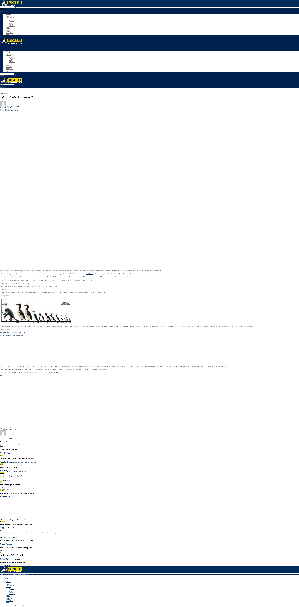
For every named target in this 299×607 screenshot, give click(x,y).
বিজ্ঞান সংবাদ (5, 9)
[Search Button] (15, 7)
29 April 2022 (3, 479)
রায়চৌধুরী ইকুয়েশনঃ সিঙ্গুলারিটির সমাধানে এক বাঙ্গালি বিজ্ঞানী (11, 335)
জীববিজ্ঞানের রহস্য (6, 428)
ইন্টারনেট (11, 20)
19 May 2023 (3, 528)
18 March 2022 (4, 487)
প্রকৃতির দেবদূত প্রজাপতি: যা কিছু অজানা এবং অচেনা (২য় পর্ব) (12, 332)
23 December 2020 (5, 107)
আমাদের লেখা (5, 13)
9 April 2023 (3, 543)
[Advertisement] (47, 349)
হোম (1, 37)
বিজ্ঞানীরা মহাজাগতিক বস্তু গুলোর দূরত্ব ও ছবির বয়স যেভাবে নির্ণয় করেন (17, 458)
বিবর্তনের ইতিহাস (13, 428)
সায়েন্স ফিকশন (9, 16)
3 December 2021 (5, 496)
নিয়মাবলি (5, 12)
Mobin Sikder (31, 574)
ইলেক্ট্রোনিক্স (11, 24)
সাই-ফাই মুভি (12, 26)
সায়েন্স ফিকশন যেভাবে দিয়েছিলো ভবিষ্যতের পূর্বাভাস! (12, 555)
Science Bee (7, 574)
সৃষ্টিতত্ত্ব (7, 27)
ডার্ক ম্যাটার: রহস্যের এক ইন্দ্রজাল (8, 467)
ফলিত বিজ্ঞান (8, 14)
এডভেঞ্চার (8, 28)
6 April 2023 (3, 550)
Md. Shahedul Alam (13, 106)
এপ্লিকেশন (11, 21)
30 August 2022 (4, 461)
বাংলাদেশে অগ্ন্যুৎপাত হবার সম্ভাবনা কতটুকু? (11, 476)
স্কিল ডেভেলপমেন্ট (10, 17)
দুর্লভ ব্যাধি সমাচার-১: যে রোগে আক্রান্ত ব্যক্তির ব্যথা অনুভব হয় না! (16, 540)
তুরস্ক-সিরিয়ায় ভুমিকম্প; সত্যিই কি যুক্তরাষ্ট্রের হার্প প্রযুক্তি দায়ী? (16, 547)
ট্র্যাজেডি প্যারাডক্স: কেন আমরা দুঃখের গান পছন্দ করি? (13, 562)
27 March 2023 (4, 558)
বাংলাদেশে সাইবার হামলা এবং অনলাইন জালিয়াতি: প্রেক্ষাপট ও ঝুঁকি (16, 524)
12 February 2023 (5, 565)
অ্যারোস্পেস (8, 34)
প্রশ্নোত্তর (5, 10)
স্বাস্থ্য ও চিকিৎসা (9, 33)
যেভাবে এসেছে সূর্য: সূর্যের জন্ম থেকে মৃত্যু (10, 485)
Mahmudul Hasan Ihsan (8, 527)
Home (1, 93)
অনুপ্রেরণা (8, 31)
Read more (3, 535)
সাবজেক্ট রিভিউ (9, 30)
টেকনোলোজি (8, 19)
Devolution (89, 274)
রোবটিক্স (10, 23)
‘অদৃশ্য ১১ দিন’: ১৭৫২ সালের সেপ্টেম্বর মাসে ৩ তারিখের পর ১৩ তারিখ (17, 493)
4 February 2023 (4, 452)
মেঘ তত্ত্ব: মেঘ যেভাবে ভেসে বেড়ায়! (8, 449)
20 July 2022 (3, 470)
